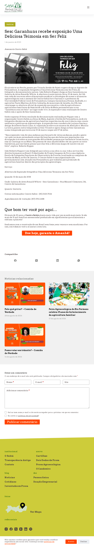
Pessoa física (41, 477)
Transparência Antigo (18, 460)
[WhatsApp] (78, 260)
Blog (7, 473)
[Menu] (88, 7)
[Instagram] (6, 529)
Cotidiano (10, 482)
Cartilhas (41, 456)
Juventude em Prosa (16, 486)
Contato (9, 464)
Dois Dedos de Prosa (47, 460)
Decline (83, 541)
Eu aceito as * (23, 416)
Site (66, 382)
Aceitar (71, 541)
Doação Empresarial (45, 482)
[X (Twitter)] (36, 260)
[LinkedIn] (57, 260)
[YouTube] (20, 529)
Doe (35, 473)
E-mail (39, 382)
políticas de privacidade (28, 416)
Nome (10, 382)
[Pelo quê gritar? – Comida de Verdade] (25, 294)
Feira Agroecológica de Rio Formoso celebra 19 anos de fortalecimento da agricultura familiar (68, 312)
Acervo (39, 451)
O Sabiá (9, 456)
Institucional (11, 451)
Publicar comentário (22, 422)
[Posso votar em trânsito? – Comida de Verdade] (25, 335)
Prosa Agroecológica (48, 464)
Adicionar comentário (18, 390)
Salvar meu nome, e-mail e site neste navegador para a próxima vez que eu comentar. (43, 412)
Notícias (10, 24)
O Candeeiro (43, 469)
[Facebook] (15, 260)
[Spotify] (30, 529)
